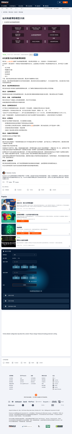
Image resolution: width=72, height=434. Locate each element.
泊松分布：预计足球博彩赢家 (25, 203)
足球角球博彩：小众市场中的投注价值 (27, 214)
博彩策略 (4, 54)
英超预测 (19, 227)
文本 (31, 54)
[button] (2, 8)
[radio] (14, 258)
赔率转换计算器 (12, 306)
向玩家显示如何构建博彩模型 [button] (12, 22)
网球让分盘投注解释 (22, 240)
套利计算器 (11, 295)
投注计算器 (11, 300)
